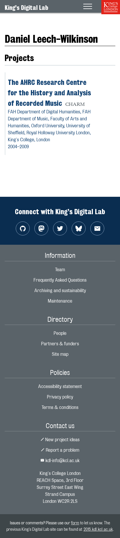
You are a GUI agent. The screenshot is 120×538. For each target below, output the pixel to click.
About (10, 21)
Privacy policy (60, 397)
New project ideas (62, 439)
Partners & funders (60, 343)
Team (60, 269)
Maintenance (60, 301)
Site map (60, 354)
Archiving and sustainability (60, 290)
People (28, 21)
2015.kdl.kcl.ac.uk (98, 529)
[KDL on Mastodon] (41, 228)
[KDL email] (97, 228)
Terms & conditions (60, 407)
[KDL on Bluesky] (79, 228)
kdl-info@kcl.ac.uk (62, 460)
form (75, 522)
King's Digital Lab (26, 7)
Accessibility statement (60, 386)
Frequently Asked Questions (60, 280)
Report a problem (62, 450)
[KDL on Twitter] (60, 228)
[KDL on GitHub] (23, 228)
